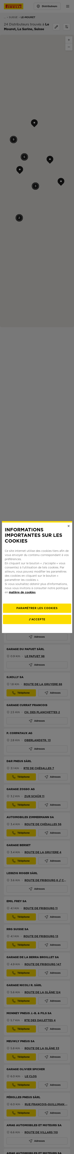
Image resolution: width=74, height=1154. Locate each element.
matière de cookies (22, 592)
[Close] (69, 526)
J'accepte (37, 619)
